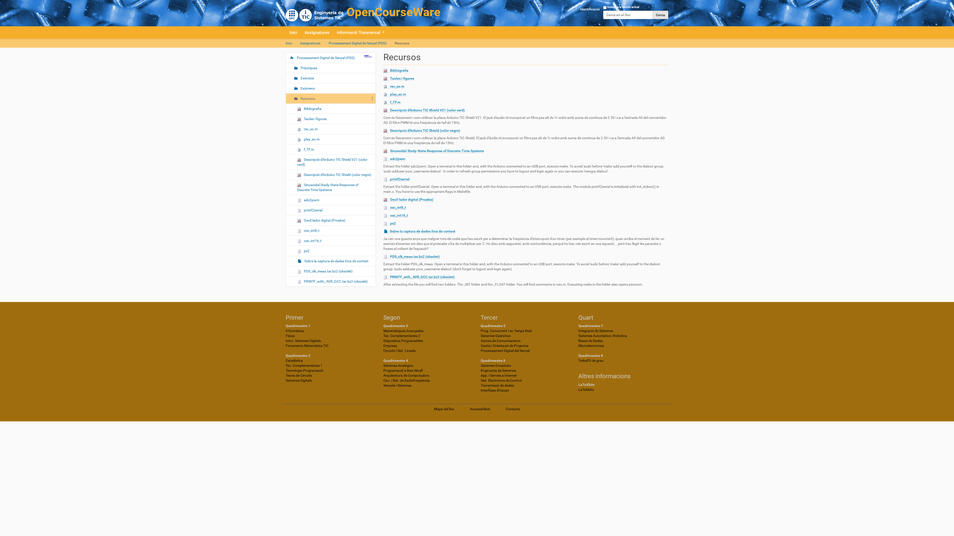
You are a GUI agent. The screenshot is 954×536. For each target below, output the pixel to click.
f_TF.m (395, 102)
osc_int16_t (399, 215)
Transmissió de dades (497, 385)
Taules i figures (402, 78)
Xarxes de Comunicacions (500, 341)
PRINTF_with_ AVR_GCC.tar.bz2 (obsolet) (422, 277)
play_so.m (398, 94)
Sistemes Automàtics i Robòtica (602, 336)
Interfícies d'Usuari (495, 390)
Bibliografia (399, 70)
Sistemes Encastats (496, 366)
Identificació (590, 9)
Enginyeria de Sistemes (498, 370)
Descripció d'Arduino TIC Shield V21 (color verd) (427, 110)
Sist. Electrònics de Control (501, 380)
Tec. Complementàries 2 (401, 336)
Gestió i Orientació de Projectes (504, 346)
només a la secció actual (623, 7)
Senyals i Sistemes (397, 385)
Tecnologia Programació (304, 370)
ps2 (393, 223)
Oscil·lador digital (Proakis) (411, 199)
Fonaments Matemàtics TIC (307, 346)
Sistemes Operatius (496, 336)
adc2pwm (397, 159)
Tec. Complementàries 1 (304, 366)
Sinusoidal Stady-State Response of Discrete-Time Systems (437, 151)
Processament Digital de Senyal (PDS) (358, 43)
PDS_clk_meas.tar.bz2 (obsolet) (415, 257)
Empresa (390, 346)
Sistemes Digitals (299, 380)
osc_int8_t (398, 207)
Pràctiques (308, 68)
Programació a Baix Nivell (403, 370)
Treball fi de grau (591, 361)
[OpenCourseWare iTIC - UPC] (363, 12)
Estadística (294, 361)
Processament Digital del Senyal (505, 351)
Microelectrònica (591, 346)
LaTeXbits (586, 390)
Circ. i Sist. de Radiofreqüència (406, 380)
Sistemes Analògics (398, 366)
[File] (386, 70)
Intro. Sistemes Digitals (303, 341)
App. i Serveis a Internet (499, 375)
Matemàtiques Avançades (403, 331)
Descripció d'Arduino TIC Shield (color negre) (425, 131)
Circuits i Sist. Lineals (399, 351)
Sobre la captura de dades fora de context (422, 231)
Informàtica (295, 331)
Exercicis (307, 78)
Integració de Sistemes (595, 331)
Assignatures (317, 32)
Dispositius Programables (403, 341)
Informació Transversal (358, 32)
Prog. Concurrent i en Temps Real (506, 331)
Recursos (307, 98)
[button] (385, 32)
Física (290, 336)
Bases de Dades (590, 341)
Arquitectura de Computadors (406, 375)
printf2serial (400, 179)
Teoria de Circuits (299, 375)
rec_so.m (397, 86)
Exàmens (307, 88)
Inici (293, 32)
